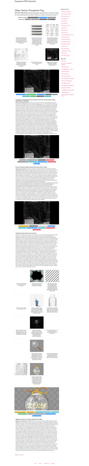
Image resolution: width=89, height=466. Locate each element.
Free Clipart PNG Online (66, 76)
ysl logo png (30, 414)
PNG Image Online (65, 66)
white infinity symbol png (32, 227)
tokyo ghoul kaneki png (42, 161)
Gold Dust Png (64, 46)
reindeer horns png (42, 17)
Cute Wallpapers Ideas (65, 83)
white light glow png (43, 226)
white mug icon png (22, 227)
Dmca (35, 463)
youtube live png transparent (20, 412)
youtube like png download (39, 414)
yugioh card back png (37, 415)
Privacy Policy (46, 463)
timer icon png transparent (32, 160)
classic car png (33, 96)
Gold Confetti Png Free (65, 25)
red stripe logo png (43, 19)
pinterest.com (21, 454)
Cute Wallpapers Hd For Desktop (67, 90)
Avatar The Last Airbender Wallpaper (66, 64)
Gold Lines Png (64, 32)
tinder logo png (37, 163)
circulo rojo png (48, 96)
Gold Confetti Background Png (67, 34)
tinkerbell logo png (41, 160)
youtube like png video (22, 414)
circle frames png (40, 96)
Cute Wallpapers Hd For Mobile (67, 85)
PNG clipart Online (65, 73)
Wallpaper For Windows (66, 87)
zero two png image (30, 412)
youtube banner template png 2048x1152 (42, 412)
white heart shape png (33, 226)
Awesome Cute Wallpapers (66, 80)
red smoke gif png (35, 19)
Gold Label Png (64, 23)
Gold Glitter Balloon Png (66, 41)
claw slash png (48, 94)
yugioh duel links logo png (50, 414)
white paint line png (37, 229)
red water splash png (52, 17)
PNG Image (63, 61)
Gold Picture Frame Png (66, 50)
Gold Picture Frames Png (66, 13)
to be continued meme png (23, 161)
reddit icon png (21, 19)
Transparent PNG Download (25, 1)
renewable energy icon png (33, 17)
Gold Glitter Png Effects (65, 44)
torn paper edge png (52, 161)
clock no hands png (41, 94)
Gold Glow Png (64, 53)
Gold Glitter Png (64, 30)
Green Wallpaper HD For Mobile (67, 78)
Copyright (53, 463)
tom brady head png (50, 160)
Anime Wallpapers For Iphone (67, 69)
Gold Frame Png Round (66, 11)
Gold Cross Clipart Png (65, 39)
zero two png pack (55, 412)
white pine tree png (51, 226)
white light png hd (41, 227)
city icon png (54, 94)
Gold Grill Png (64, 27)
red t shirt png (28, 19)
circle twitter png (26, 96)
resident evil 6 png (51, 19)
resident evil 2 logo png (22, 17)
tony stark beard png (33, 161)
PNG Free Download (65, 71)
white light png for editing (23, 226)
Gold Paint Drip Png (65, 37)
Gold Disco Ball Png (65, 48)
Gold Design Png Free (65, 16)
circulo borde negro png (20, 94)
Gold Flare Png (64, 20)
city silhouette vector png (31, 94)
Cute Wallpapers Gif (65, 92)
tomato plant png (22, 160)
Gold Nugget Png (64, 18)
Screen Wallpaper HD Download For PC (67, 95)
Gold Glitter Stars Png (65, 55)
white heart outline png (50, 227)
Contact (40, 463)
